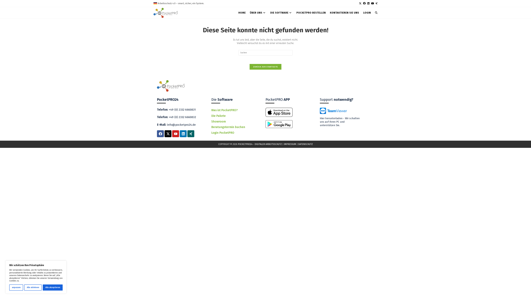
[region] (36, 277)
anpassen (16, 287)
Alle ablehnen (33, 287)
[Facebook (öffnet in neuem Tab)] (364, 3)
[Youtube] (175, 133)
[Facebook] (160, 133)
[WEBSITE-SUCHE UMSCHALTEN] (376, 13)
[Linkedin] (183, 133)
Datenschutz (305, 144)
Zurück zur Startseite (265, 67)
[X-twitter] (168, 133)
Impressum (290, 144)
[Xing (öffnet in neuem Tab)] (376, 3)
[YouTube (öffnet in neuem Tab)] (372, 3)
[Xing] (190, 133)
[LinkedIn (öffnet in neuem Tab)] (368, 3)
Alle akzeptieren (52, 287)
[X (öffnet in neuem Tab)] (360, 3)
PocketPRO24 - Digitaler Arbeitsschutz (260, 144)
